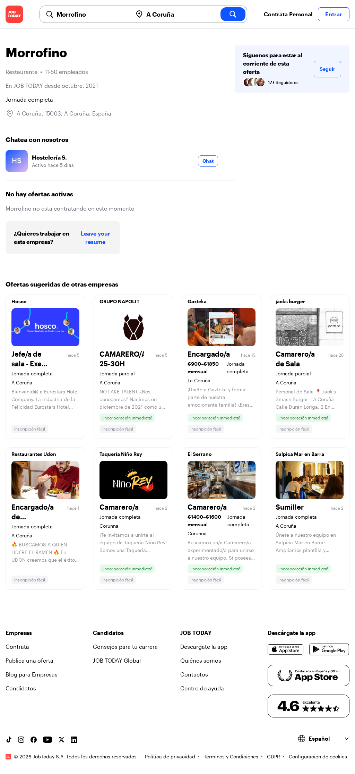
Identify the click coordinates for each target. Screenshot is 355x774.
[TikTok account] (9, 740)
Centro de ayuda (202, 688)
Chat (208, 161)
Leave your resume (95, 237)
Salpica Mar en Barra (300, 454)
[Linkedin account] (74, 740)
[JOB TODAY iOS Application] (286, 649)
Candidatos (21, 688)
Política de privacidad (170, 756)
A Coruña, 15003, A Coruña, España (64, 113)
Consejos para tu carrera (125, 646)
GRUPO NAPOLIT (119, 301)
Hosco (19, 301)
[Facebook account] (34, 740)
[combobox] (92, 14)
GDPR (273, 756)
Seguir (327, 69)
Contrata (17, 646)
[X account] (61, 740)
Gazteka (197, 301)
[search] (232, 14)
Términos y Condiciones (231, 756)
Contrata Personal (288, 14)
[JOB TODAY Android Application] (329, 649)
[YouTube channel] (47, 740)
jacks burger (290, 301)
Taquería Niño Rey (120, 454)
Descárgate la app (203, 646)
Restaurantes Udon (33, 454)
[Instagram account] (21, 740)
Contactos (194, 674)
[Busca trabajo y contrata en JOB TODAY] (14, 14)
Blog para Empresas (32, 674)
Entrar (333, 14)
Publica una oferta (29, 660)
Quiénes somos (200, 660)
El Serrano (200, 454)
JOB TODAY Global (117, 660)
